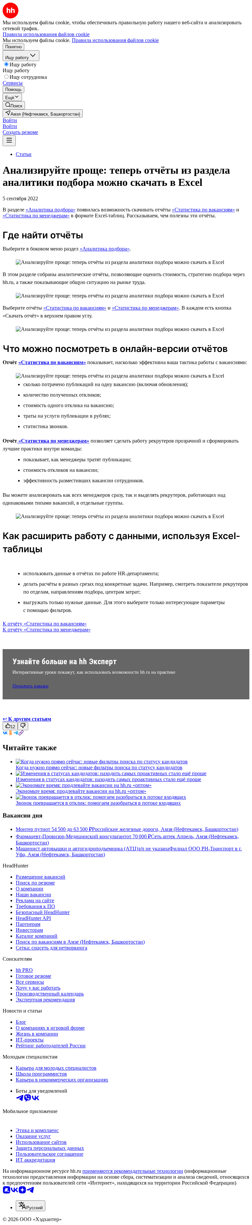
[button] (10, 120)
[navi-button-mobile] (9, 140)
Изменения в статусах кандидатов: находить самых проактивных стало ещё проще (108, 779)
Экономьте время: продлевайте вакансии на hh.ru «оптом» (81, 791)
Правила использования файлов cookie (115, 40)
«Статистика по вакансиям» (203, 209)
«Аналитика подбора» (50, 209)
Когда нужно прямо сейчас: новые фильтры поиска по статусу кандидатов (99, 767)
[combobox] (30, 1205)
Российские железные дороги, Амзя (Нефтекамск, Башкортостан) (165, 829)
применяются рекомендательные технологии (132, 1171)
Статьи (24, 154)
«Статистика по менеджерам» (36, 215)
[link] (14, 105)
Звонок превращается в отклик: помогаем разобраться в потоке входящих (98, 803)
